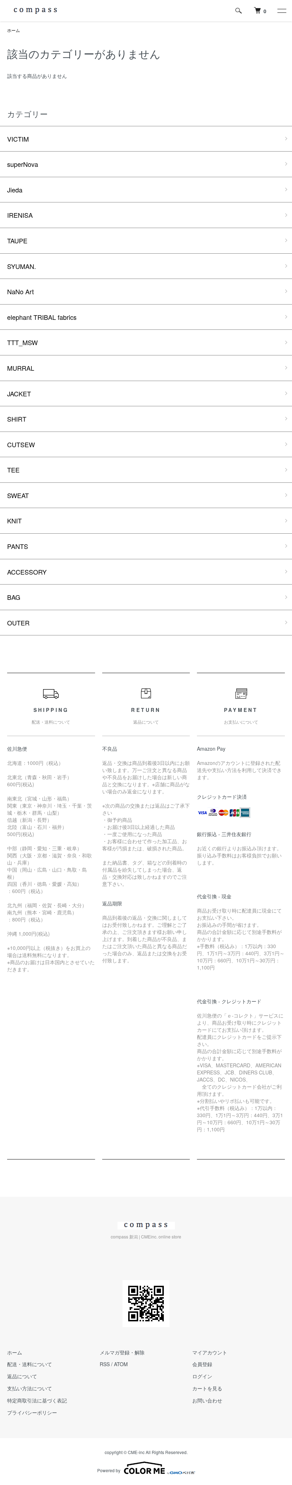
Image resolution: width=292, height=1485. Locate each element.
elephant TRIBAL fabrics (42, 317)
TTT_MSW (22, 342)
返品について (22, 1376)
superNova (22, 164)
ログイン (202, 1376)
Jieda (14, 189)
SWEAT (18, 495)
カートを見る (207, 1388)
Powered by (108, 1470)
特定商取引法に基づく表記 (37, 1400)
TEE (13, 469)
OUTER (18, 622)
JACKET (19, 393)
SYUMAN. (21, 266)
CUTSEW (21, 444)
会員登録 (202, 1364)
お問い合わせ (207, 1400)
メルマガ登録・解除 (122, 1352)
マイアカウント (209, 1352)
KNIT (14, 520)
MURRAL (20, 367)
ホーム (13, 30)
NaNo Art (20, 291)
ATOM (121, 1364)
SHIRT (16, 418)
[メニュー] (281, 10)
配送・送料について (29, 1364)
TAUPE (17, 240)
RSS (105, 1364)
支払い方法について (29, 1388)
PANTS (17, 546)
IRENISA (20, 215)
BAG (13, 597)
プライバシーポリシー (32, 1412)
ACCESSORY (27, 571)
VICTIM (18, 138)
